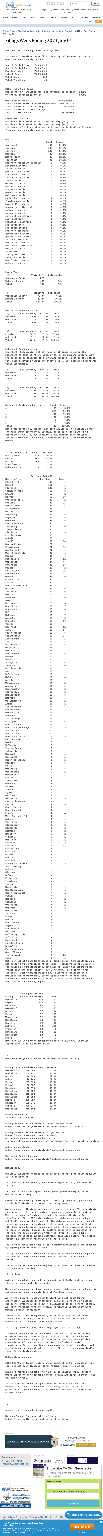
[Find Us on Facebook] (48, 3)
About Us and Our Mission (15, 1517)
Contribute (96, 17)
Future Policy (9, 31)
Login (82, 1532)
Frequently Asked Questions (15, 1464)
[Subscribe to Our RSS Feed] (62, 3)
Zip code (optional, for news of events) (66, 1491)
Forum (74, 17)
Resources (64, 17)
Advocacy (52, 17)
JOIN (98, 22)
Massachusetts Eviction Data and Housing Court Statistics (46, 31)
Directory (85, 17)
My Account (88, 21)
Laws (42, 17)
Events (14, 17)
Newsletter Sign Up (54, 1517)
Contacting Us (36, 1517)
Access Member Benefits (13, 1461)
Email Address (54, 1482)
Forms (33, 17)
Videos (24, 17)
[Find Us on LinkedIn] (57, 3)
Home (5, 17)
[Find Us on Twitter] (53, 3)
